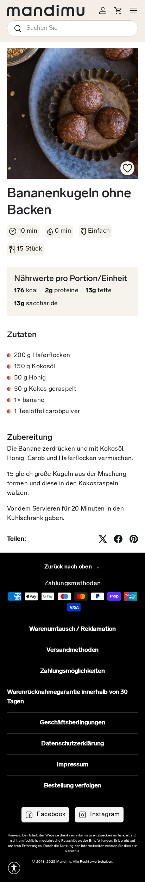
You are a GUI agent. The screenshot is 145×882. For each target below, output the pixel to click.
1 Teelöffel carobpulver (47, 412)
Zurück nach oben (68, 567)
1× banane (29, 400)
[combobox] (72, 28)
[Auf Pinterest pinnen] (133, 539)
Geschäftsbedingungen (72, 723)
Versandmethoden (72, 650)
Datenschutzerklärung (72, 744)
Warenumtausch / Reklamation (72, 629)
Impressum (72, 765)
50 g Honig (30, 378)
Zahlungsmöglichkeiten (72, 671)
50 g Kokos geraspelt (45, 389)
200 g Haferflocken (42, 356)
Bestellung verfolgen (72, 786)
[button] (14, 868)
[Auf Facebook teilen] (118, 539)
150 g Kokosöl (34, 367)
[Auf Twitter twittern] (103, 539)
